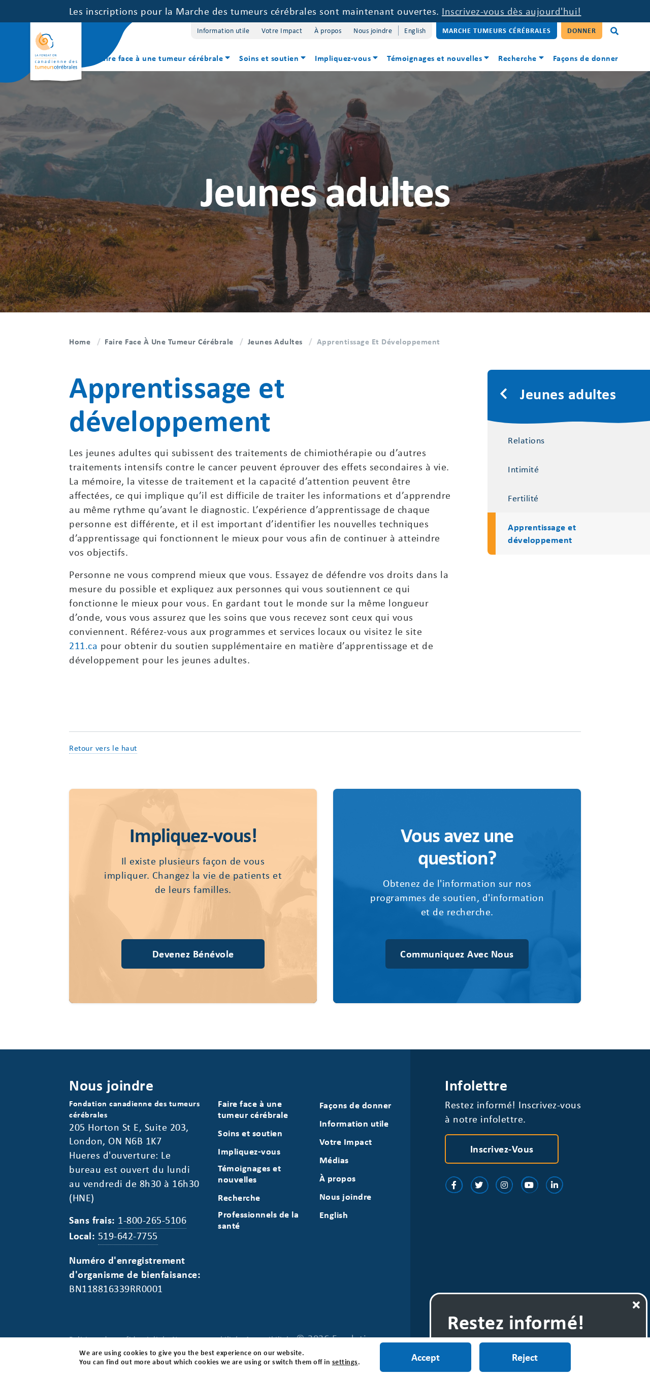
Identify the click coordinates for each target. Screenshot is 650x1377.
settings (345, 1361)
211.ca (83, 645)
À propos (327, 30)
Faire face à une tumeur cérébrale (160, 57)
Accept (425, 1357)
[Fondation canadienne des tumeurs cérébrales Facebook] (454, 1185)
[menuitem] (165, 59)
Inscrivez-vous (502, 1149)
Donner (581, 30)
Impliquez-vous (343, 57)
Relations (526, 440)
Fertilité (523, 498)
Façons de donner (586, 57)
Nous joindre (372, 30)
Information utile (223, 30)
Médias (334, 1160)
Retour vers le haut (103, 747)
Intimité (523, 469)
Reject (525, 1357)
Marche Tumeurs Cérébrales (496, 30)
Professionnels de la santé (258, 1219)
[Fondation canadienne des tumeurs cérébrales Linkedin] (554, 1185)
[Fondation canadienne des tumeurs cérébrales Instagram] (504, 1185)
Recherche (517, 57)
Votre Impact (282, 30)
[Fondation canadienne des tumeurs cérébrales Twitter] (479, 1185)
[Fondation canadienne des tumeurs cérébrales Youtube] (530, 1185)
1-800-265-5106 (152, 1220)
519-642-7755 (128, 1235)
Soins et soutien (269, 57)
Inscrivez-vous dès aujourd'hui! (511, 11)
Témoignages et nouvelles (434, 57)
